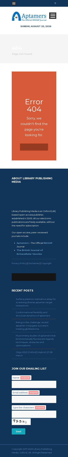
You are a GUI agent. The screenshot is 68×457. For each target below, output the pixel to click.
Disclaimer (33, 263)
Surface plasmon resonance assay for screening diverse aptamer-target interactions (36, 302)
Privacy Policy (19, 263)
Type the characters (28, 407)
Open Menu (14, 3)
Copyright (46, 263)
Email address (25, 392)
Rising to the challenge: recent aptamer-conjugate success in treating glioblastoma (32, 325)
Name (21, 377)
